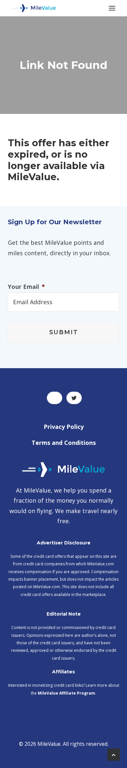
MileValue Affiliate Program (66, 693)
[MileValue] (34, 8)
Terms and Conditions (64, 443)
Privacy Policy (64, 427)
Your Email (26, 286)
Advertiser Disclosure (64, 543)
